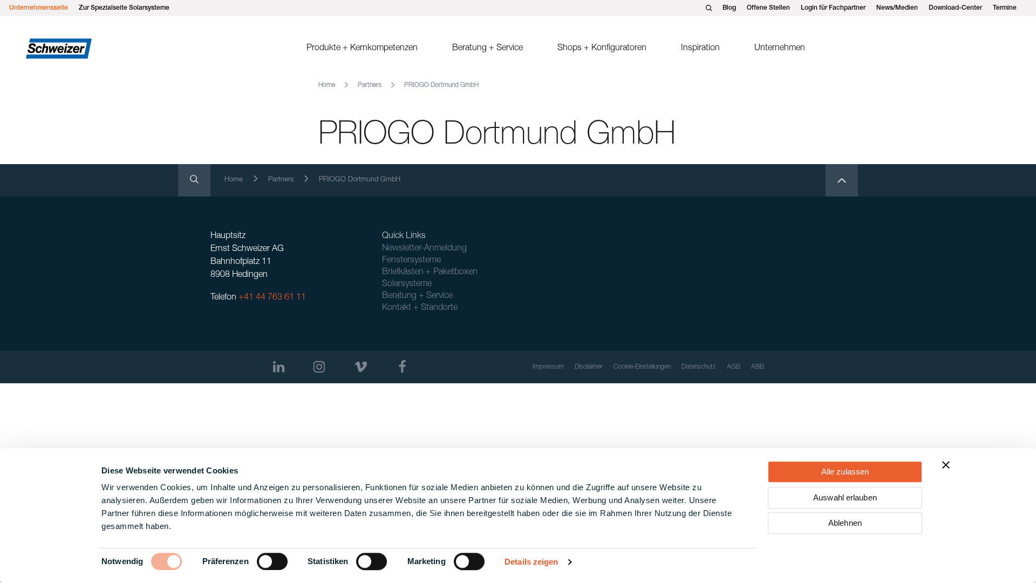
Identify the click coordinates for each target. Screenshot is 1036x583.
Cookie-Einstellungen (642, 367)
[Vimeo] (361, 367)
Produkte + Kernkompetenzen (362, 48)
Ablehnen (845, 522)
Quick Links (404, 236)
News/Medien (897, 8)
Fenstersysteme (411, 260)
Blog (729, 8)
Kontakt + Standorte (420, 308)
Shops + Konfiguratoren (601, 48)
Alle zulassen (845, 471)
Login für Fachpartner (833, 8)
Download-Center (955, 8)
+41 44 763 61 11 (272, 298)
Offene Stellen (768, 8)
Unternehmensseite (38, 8)
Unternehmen (779, 48)
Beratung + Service (487, 48)
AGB (733, 367)
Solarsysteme (407, 284)
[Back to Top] (842, 180)
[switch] (272, 561)
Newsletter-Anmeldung (424, 249)
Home (326, 85)
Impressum (548, 367)
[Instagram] (319, 367)
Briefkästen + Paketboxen (430, 272)
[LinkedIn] (278, 367)
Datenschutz (698, 367)
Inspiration (700, 48)
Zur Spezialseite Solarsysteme (124, 8)
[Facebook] (402, 367)
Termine (1005, 8)
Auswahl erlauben (845, 497)
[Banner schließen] (946, 465)
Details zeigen (531, 561)
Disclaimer (589, 367)
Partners (369, 85)
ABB (757, 367)
